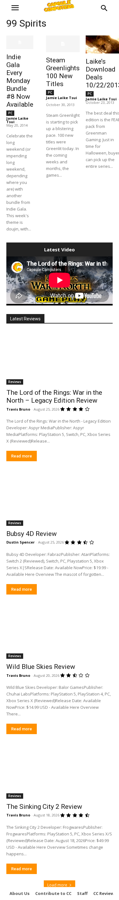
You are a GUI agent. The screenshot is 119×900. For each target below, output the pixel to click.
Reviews (14, 382)
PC (10, 113)
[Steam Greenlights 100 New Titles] (63, 43)
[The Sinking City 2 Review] (59, 772)
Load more (57, 885)
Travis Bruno (18, 409)
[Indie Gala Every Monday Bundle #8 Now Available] (19, 42)
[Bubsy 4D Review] (59, 499)
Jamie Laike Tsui (61, 97)
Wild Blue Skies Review (40, 666)
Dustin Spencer (20, 542)
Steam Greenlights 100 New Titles (63, 72)
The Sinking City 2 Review (44, 806)
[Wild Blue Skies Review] (59, 632)
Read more (21, 456)
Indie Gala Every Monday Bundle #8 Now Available (19, 80)
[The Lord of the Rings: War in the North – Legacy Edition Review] (59, 358)
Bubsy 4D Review (31, 534)
